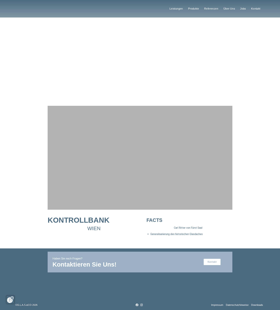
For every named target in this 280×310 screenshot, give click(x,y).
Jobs (243, 8)
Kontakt (255, 8)
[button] (51, 63)
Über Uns (229, 8)
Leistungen (176, 8)
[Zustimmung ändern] (10, 300)
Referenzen (211, 8)
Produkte (193, 8)
